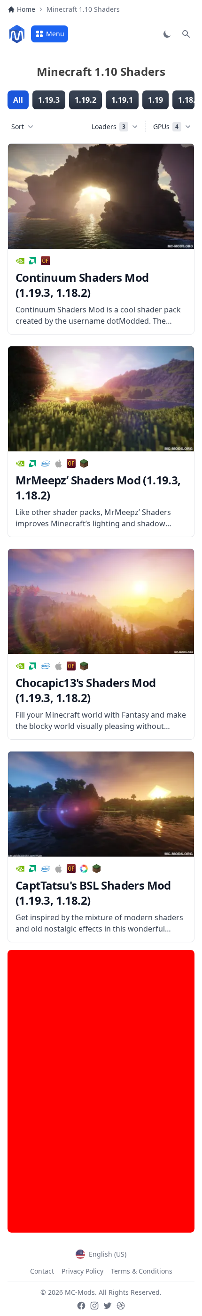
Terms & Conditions (141, 1271)
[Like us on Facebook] (81, 1305)
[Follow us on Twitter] (107, 1305)
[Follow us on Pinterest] (120, 1305)
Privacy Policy (82, 1271)
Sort (17, 126)
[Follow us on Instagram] (94, 1305)
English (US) (107, 1254)
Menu (55, 33)
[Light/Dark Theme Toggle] (167, 33)
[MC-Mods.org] (17, 34)
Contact (42, 1271)
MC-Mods (80, 1292)
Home (26, 9)
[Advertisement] (101, 1091)
